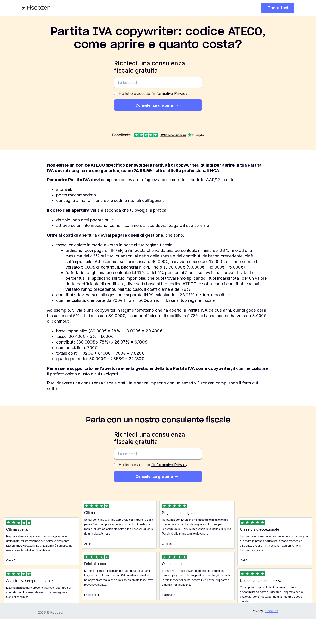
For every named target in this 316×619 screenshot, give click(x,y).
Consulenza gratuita (154, 105)
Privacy (257, 611)
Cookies (271, 611)
